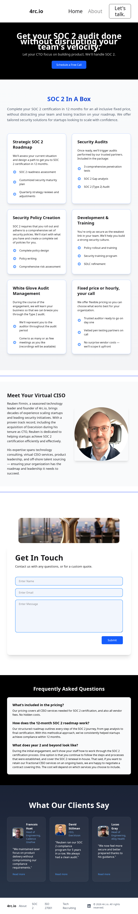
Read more (19, 874)
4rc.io (36, 11)
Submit (112, 640)
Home (75, 11)
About (95, 11)
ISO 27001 (48, 906)
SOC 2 (34, 906)
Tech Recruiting (69, 906)
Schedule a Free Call (69, 65)
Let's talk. (120, 11)
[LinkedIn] (89, 906)
